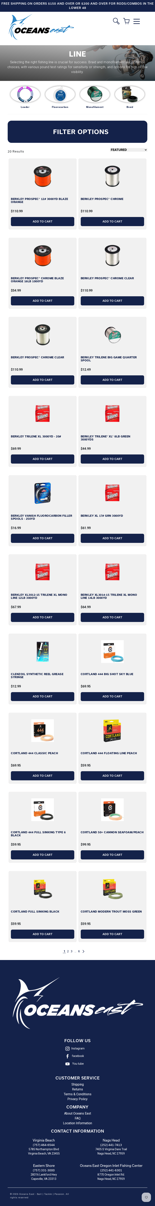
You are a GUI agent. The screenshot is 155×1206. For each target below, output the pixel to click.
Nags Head (111, 1140)
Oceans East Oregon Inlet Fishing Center (111, 1165)
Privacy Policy (77, 1099)
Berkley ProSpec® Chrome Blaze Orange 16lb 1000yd (37, 280)
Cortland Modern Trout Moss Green (111, 911)
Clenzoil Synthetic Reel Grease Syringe (37, 676)
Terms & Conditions (77, 1094)
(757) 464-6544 (44, 1145)
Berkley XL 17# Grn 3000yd (102, 515)
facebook (78, 1056)
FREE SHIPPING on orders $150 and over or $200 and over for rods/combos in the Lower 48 (77, 6)
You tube (78, 1063)
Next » (87, 951)
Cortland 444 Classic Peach (34, 753)
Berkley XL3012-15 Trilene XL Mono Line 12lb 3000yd (39, 596)
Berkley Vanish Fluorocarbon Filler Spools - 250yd (41, 517)
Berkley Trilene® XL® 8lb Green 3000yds (105, 438)
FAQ (78, 1118)
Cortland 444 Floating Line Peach (109, 753)
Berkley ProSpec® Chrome (102, 199)
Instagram (78, 1048)
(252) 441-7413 (111, 1145)
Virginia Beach (44, 1140)
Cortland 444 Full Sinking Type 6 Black (38, 834)
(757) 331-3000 (44, 1170)
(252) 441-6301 (111, 1170)
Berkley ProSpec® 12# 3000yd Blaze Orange (39, 201)
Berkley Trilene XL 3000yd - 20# (36, 436)
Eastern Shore (44, 1165)
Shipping (77, 1084)
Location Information (77, 1123)
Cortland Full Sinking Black (35, 911)
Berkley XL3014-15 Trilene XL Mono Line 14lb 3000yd (109, 596)
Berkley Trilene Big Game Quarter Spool (109, 359)
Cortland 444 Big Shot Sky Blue (107, 674)
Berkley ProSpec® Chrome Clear (107, 278)
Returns (77, 1089)
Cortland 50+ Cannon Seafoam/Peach (112, 832)
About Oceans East (77, 1113)
